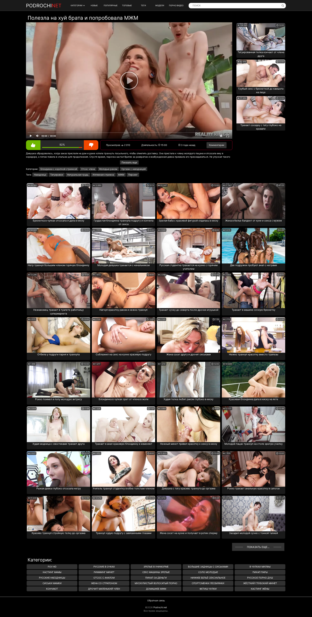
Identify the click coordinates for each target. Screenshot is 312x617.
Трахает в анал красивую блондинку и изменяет (123, 443)
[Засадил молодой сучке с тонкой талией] (253, 513)
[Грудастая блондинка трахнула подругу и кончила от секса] (123, 201)
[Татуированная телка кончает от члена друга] (260, 36)
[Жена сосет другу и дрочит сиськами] (188, 335)
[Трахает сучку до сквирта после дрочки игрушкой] (188, 290)
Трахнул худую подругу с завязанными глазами (123, 533)
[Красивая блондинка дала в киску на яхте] (253, 379)
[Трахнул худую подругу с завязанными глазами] (123, 513)
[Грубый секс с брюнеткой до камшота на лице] (260, 73)
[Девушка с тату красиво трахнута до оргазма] (188, 469)
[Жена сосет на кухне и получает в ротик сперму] (188, 513)
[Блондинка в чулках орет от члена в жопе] (123, 379)
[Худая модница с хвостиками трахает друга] (58, 424)
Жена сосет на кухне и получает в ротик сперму (188, 533)
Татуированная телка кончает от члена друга (261, 54)
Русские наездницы (52, 577)
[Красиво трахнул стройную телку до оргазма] (58, 513)
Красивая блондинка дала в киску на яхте (253, 399)
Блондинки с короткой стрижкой (58, 169)
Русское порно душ (260, 577)
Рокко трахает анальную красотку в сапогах (253, 488)
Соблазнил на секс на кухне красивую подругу (123, 354)
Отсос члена (88, 169)
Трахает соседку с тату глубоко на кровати (260, 127)
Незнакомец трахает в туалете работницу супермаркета (58, 311)
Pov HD (52, 566)
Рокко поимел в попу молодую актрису (58, 399)
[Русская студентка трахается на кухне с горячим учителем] (188, 245)
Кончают (52, 588)
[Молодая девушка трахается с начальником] (123, 245)
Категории (76, 5)
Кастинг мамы (52, 572)
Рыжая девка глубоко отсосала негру (58, 488)
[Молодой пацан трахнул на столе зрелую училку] (253, 424)
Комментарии (216, 145)
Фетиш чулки (208, 588)
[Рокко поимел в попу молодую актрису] (58, 379)
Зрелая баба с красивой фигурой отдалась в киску (188, 220)
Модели (159, 5)
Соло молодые (208, 572)
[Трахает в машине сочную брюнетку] (253, 290)
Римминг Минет (104, 572)
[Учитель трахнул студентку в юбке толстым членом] (123, 469)
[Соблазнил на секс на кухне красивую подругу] (123, 335)
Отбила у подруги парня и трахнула (58, 354)
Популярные (110, 5)
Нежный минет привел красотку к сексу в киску (188, 443)
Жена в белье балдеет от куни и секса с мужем (253, 220)
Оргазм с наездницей (133, 169)
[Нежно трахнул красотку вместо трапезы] (253, 335)
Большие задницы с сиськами (208, 566)
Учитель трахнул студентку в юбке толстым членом (123, 488)
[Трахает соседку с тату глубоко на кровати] (260, 109)
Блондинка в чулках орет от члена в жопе (124, 399)
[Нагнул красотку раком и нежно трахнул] (123, 290)
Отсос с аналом (104, 577)
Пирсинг (132, 174)
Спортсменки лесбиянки (208, 583)
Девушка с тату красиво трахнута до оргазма (188, 488)
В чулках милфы (260, 566)
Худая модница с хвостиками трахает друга (58, 443)
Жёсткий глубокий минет (260, 583)
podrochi (43, 5)
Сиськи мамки (52, 583)
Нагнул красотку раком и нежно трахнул (123, 309)
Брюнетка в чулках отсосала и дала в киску (58, 220)
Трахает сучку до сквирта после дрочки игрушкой (188, 309)
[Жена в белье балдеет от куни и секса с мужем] (253, 201)
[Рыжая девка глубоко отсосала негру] (58, 469)
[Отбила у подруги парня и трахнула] (58, 335)
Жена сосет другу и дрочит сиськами (188, 354)
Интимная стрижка (103, 174)
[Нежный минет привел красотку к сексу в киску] (188, 424)
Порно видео (176, 5)
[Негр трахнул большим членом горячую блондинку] (58, 245)
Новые (94, 5)
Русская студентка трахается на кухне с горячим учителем (188, 267)
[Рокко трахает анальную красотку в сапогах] (253, 469)
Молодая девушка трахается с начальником (123, 265)
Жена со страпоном (104, 583)
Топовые (127, 5)
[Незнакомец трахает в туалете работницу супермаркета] (58, 290)
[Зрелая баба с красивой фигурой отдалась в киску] (188, 201)
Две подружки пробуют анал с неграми (253, 265)
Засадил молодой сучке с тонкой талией (253, 533)
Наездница (40, 174)
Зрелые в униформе (156, 566)
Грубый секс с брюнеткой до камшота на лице (260, 90)
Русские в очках (104, 566)
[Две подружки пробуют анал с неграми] (253, 245)
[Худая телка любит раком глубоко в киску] (188, 379)
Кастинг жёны (260, 588)
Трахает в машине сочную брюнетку (253, 309)
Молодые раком (108, 169)
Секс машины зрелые (156, 572)
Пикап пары (260, 572)
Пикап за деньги (156, 577)
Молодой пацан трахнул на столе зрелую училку (253, 443)
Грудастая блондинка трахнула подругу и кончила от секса (123, 222)
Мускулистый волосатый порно (156, 583)
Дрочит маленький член (104, 588)
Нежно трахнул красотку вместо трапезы (253, 354)
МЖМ (121, 174)
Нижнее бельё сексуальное (208, 577)
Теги (143, 5)
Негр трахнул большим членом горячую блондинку (58, 265)
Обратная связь (156, 600)
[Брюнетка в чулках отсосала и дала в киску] (58, 201)
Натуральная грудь (78, 174)
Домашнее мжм (156, 588)
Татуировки (56, 174)
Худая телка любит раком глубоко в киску (188, 399)
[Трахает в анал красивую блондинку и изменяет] (123, 424)
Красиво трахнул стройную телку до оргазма (58, 533)
